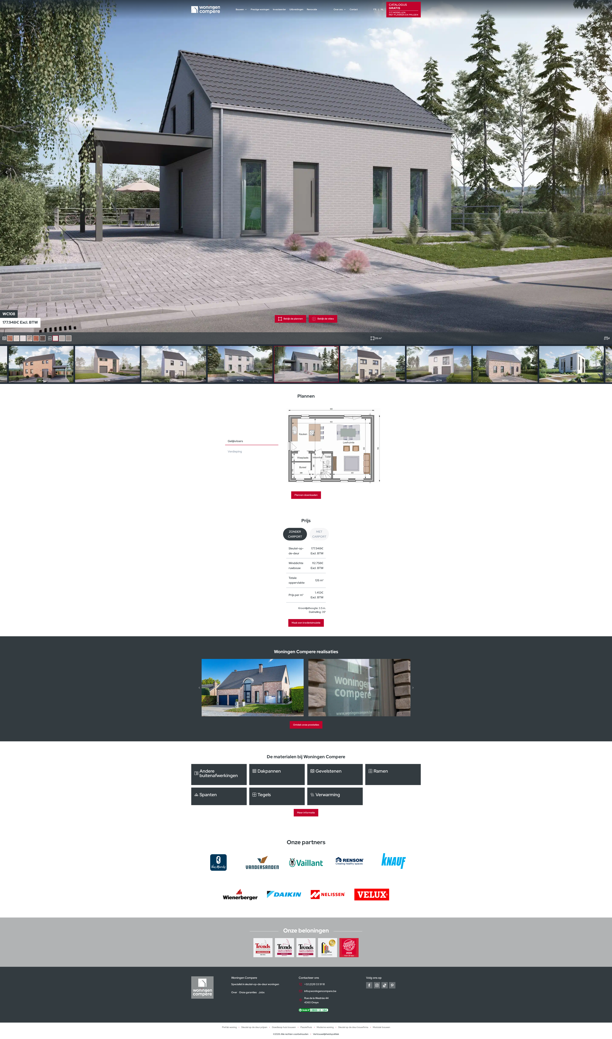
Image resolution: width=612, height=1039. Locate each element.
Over (234, 992)
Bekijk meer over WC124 (571, 364)
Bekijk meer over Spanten (219, 796)
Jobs (261, 992)
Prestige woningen (260, 9)
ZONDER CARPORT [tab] (295, 534)
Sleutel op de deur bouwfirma (353, 1027)
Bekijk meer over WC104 (240, 364)
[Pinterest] (392, 985)
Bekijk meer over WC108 (306, 364)
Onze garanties (248, 992)
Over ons (338, 9)
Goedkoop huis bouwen (284, 1027)
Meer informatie (306, 812)
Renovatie (312, 9)
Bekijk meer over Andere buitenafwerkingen (219, 774)
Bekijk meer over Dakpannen (277, 774)
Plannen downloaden (306, 495)
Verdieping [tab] (235, 451)
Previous (8, 364)
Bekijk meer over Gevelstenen (335, 774)
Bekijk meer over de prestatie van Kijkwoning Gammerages (359, 687)
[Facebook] (369, 985)
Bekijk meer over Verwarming (335, 796)
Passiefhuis (306, 1027)
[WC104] (6, 172)
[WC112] (605, 172)
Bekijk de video (325, 318)
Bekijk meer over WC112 (372, 364)
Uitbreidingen (296, 9)
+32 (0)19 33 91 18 (314, 984)
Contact (354, 9)
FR (374, 9)
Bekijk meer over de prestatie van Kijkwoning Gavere (253, 687)
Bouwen (240, 9)
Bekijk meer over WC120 (505, 364)
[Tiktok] (384, 985)
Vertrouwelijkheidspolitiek (326, 1034)
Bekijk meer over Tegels (277, 796)
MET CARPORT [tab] (319, 534)
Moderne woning (325, 1027)
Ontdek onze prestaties (306, 724)
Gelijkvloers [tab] (235, 441)
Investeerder (279, 9)
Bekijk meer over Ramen (393, 774)
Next (604, 364)
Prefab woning (229, 1027)
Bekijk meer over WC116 (439, 364)
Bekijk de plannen (293, 318)
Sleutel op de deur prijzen (254, 1027)
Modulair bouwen (381, 1027)
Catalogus (403, 9)
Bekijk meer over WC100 (173, 364)
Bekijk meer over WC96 (107, 364)
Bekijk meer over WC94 (41, 364)
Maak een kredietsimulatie (306, 622)
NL (382, 9)
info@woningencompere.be (320, 991)
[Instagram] (377, 985)
